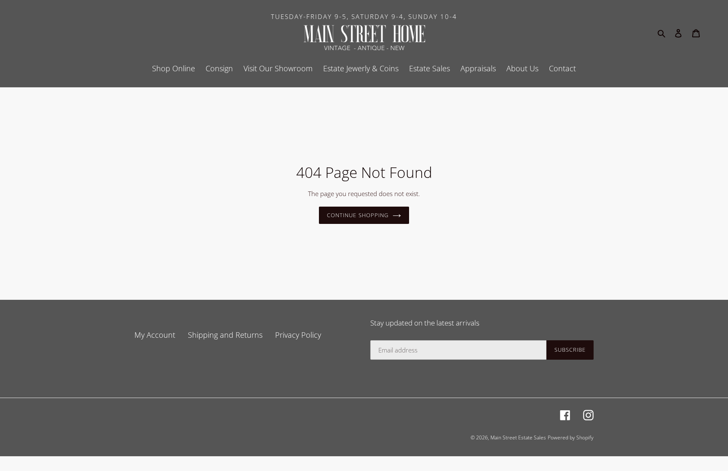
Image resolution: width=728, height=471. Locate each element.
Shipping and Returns (225, 335)
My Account (154, 335)
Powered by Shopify (571, 437)
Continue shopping (357, 215)
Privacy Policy (298, 335)
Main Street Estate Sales (518, 437)
